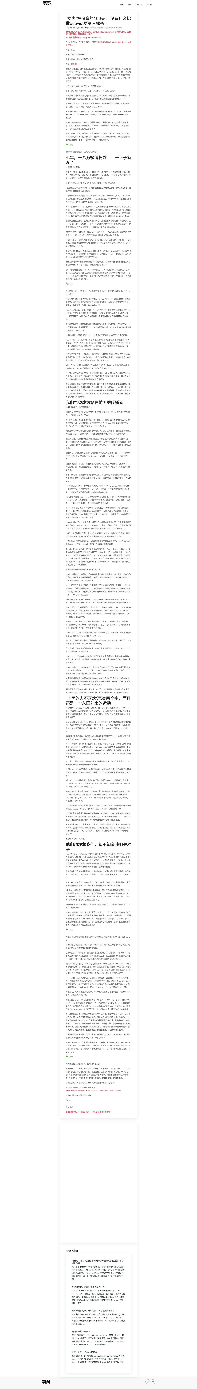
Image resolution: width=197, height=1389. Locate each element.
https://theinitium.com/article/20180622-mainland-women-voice (93, 1091)
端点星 (70, 28)
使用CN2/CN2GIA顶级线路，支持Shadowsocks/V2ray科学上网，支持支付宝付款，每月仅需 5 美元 (98, 33)
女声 (91, 28)
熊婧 (98, 28)
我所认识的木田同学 (81, 1331)
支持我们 (69, 1107)
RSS (129, 5)
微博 (101, 28)
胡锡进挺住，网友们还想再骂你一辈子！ (90, 1287)
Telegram (138, 5)
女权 (94, 28)
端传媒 (74, 64)
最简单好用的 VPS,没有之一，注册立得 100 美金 (88, 1112)
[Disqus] (98, 1157)
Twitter (149, 5)
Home (122, 5)
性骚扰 (106, 28)
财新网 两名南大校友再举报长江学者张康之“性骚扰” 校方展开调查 (98, 1261)
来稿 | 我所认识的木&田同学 (84, 1352)
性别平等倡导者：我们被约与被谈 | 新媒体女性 (93, 1311)
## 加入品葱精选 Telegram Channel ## (83, 37)
